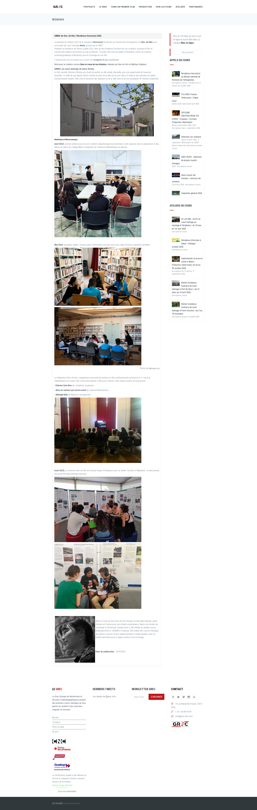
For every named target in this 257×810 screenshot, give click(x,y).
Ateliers (180, 7)
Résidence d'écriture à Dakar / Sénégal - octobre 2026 (186, 243)
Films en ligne (58, 726)
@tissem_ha (154, 368)
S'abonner (156, 696)
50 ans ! (55, 731)
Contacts (56, 722)
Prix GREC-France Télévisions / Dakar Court (185, 97)
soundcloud (113, 59)
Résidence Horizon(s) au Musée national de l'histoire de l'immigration (186, 76)
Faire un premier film (123, 7)
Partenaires (196, 7)
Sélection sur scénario (191, 136)
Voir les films (164, 7)
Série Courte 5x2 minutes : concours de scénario (186, 178)
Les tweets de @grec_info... (105, 696)
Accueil (55, 717)
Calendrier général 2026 (191, 193)
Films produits (187, 52)
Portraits (89, 7)
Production (145, 7)
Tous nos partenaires (67, 791)
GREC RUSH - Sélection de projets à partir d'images (187, 160)
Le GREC (103, 7)
